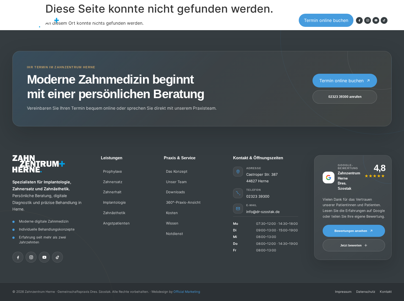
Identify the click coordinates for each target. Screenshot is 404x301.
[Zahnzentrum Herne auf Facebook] (359, 20)
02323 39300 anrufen (344, 96)
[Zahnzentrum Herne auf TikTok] (384, 20)
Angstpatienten (155, 20)
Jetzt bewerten (351, 245)
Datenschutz (365, 292)
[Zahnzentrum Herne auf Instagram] (367, 20)
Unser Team (176, 182)
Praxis (121, 20)
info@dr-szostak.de (263, 211)
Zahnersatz (112, 182)
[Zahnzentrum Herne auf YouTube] (375, 20)
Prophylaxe (112, 171)
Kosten (191, 20)
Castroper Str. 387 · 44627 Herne (46, 4)
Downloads (175, 192)
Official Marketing (186, 292)
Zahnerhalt (112, 192)
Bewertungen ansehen (350, 230)
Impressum (343, 292)
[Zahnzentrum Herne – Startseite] (37, 20)
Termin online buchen (326, 20)
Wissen (246, 20)
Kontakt (218, 20)
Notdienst (174, 233)
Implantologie (114, 202)
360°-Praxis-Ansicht (183, 202)
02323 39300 (377, 4)
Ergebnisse (276, 20)
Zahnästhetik (114, 213)
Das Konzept (176, 171)
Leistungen (91, 20)
